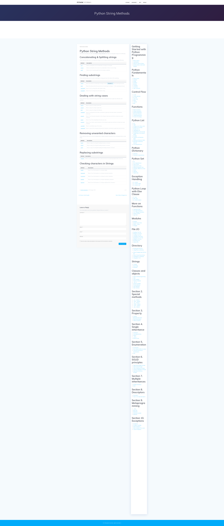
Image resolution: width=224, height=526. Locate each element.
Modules (135, 221)
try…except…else (136, 185)
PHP (140, 2)
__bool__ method (136, 305)
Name (81, 227)
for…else (135, 197)
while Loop (135, 99)
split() (82, 70)
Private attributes (136, 285)
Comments (135, 87)
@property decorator (137, 317)
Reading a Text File (137, 232)
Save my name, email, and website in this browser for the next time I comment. (96, 241)
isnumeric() (83, 176)
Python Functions (136, 109)
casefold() (83, 126)
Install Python (136, 62)
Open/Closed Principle (137, 366)
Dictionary (135, 153)
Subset (134, 170)
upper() (82, 107)
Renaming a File (136, 240)
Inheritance (135, 332)
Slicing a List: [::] (136, 129)
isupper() (82, 122)
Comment (82, 212)
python (84, 2)
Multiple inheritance (137, 384)
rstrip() (82, 145)
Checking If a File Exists (138, 236)
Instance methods (137, 280)
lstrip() (82, 143)
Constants (135, 85)
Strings (134, 81)
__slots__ (135, 337)
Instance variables (137, 283)
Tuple (134, 124)
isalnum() (82, 182)
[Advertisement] (112, 29)
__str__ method (136, 300)
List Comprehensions (137, 144)
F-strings (135, 264)
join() (82, 65)
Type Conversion (136, 88)
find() (82, 86)
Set (134, 161)
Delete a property (137, 320)
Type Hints (135, 215)
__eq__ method (136, 302)
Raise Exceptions (136, 426)
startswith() (83, 88)
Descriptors (135, 395)
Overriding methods (137, 334)
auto (134, 353)
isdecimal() (83, 173)
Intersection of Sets (137, 165)
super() (134, 335)
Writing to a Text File (137, 233)
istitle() (82, 119)
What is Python (136, 60)
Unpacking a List (136, 130)
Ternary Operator (137, 96)
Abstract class (136, 338)
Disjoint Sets (135, 173)
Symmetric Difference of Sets (139, 168)
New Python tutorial (84, 46)
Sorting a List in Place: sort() (139, 126)
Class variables (136, 279)
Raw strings (135, 266)
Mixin (134, 386)
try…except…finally (137, 183)
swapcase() (83, 128)
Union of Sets (136, 164)
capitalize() (83, 112)
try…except (135, 182)
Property (135, 316)
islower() (82, 116)
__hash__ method (136, 304)
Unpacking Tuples (136, 209)
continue (135, 101)
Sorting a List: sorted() (137, 127)
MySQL (144, 2)
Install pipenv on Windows (138, 256)
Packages (135, 225)
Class (134, 278)
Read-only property (137, 319)
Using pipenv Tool (137, 258)
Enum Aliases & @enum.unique (139, 349)
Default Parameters (137, 111)
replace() (82, 158)
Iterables (135, 136)
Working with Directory (138, 248)
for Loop (135, 97)
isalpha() (82, 179)
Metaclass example (137, 413)
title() (82, 110)
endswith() (83, 90)
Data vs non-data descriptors (139, 396)
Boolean (135, 84)
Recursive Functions (137, 114)
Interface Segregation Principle (139, 369)
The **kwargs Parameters (138, 212)
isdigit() (82, 170)
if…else (134, 94)
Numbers (135, 82)
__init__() (135, 282)
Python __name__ (136, 224)
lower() (82, 105)
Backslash (135, 267)
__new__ (135, 409)
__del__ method (136, 307)
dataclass (135, 414)
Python (127, 2)
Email (81, 231)
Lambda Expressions (137, 115)
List (134, 123)
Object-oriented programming (139, 276)
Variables (135, 80)
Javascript (134, 2)
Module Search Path (137, 223)
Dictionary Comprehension (138, 155)
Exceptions (135, 423)
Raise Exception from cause (139, 428)
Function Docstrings (137, 116)
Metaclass (135, 411)
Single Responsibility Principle (139, 365)
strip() (82, 147)
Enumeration (136, 347)
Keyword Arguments (137, 112)
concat (82, 67)
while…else (135, 198)
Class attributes (136, 286)
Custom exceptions (137, 429)
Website (81, 236)
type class (135, 410)
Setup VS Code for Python (138, 63)
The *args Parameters (138, 210)
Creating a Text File (137, 235)
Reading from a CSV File (138, 237)
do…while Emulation (137, 200)
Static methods (136, 287)
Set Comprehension (137, 163)
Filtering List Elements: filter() (139, 140)
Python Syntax (136, 78)
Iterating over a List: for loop (139, 131)
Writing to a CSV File (137, 239)
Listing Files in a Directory (138, 250)
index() (82, 83)
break (134, 100)
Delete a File (135, 242)
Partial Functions (136, 213)
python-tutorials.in (84, 190)
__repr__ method (136, 301)
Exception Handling (137, 425)
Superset (135, 171)
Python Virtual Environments (139, 255)
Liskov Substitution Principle (139, 368)
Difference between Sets (138, 167)
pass (134, 103)
